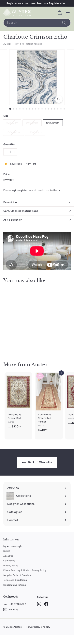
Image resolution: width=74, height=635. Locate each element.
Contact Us (9, 560)
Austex (7, 43)
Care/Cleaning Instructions (20, 211)
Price (6, 174)
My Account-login (12, 546)
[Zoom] (59, 99)
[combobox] (37, 23)
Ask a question (12, 219)
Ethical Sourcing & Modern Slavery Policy (24, 570)
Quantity (9, 144)
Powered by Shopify (38, 626)
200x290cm (13, 132)
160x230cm (53, 122)
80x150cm (12, 122)
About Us (8, 555)
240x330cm (35, 132)
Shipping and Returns (14, 584)
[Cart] (59, 13)
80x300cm (32, 122)
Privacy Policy (10, 565)
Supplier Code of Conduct (17, 575)
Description (11, 202)
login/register (20, 190)
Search (6, 551)
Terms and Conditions (15, 580)
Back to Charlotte (39, 462)
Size (5, 115)
